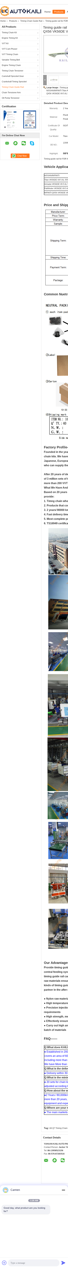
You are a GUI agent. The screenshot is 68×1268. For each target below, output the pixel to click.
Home (47, 11)
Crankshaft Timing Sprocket (14, 81)
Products (58, 11)
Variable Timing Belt (11, 60)
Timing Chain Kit (9, 32)
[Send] (63, 1262)
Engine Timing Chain (11, 65)
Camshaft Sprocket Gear (13, 76)
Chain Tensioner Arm (11, 92)
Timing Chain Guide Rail (31, 21)
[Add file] (4, 1262)
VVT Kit (5, 43)
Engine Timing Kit (10, 38)
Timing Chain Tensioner (12, 71)
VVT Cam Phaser (9, 49)
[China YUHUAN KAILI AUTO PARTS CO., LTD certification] (10, 119)
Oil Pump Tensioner (10, 98)
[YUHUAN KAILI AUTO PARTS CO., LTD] (45, 80)
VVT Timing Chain (10, 54)
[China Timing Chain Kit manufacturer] (21, 11)
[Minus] (63, 1190)
